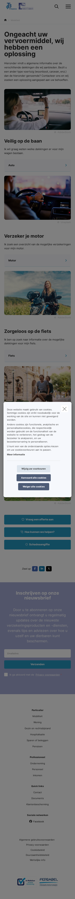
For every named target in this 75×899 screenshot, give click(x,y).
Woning (37, 722)
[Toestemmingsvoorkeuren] (14, 892)
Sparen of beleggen (37, 740)
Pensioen (37, 746)
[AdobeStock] (37, 292)
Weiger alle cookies (34, 486)
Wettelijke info (37, 860)
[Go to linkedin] (42, 568)
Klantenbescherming (37, 804)
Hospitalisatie (37, 734)
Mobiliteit (37, 716)
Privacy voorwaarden (48, 674)
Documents (37, 798)
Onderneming (37, 763)
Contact (37, 792)
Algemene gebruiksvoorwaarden (37, 839)
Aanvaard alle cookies (33, 477)
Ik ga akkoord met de (34, 674)
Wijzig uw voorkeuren (33, 468)
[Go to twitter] (49, 568)
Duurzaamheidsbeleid (37, 855)
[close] (64, 408)
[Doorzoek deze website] (57, 6)
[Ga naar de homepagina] (22, 6)
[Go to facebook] (35, 568)
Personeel (37, 769)
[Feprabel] (49, 883)
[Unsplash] (37, 197)
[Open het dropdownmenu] (67, 6)
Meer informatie (16, 454)
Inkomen (37, 775)
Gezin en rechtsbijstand (38, 728)
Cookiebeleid (38, 850)
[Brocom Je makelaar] (26, 883)
